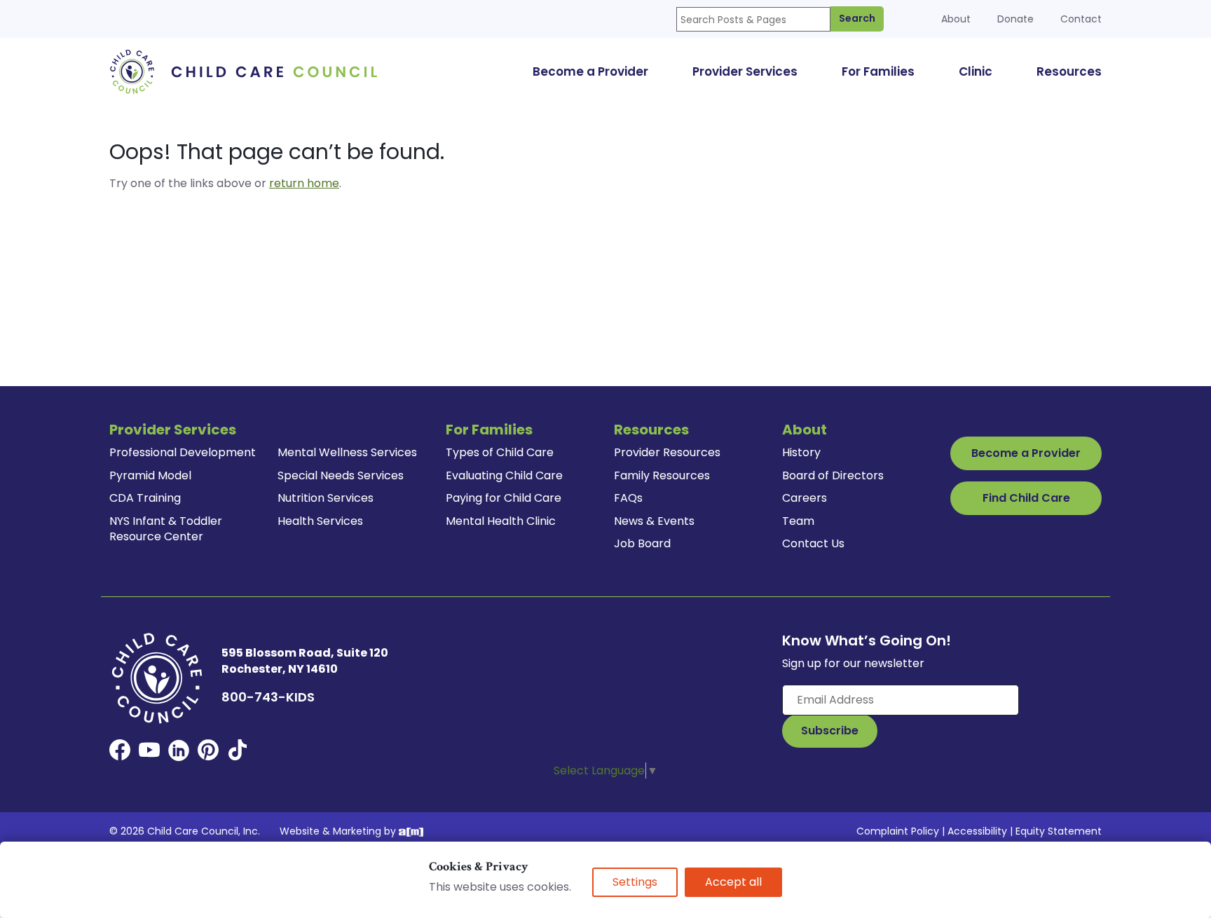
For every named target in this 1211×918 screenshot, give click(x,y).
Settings (635, 882)
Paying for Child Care (503, 498)
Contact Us (813, 543)
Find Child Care (1026, 498)
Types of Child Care (500, 452)
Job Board (642, 543)
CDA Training (145, 498)
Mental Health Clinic (501, 521)
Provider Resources (667, 452)
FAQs (628, 498)
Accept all (733, 882)
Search (857, 18)
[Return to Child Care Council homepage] (248, 71)
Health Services (320, 521)
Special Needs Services (341, 475)
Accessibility (977, 831)
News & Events (654, 521)
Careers (804, 498)
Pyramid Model (150, 475)
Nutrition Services (326, 498)
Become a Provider (1026, 453)
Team (798, 521)
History (801, 452)
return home (304, 183)
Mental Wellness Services (347, 452)
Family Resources (662, 475)
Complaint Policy (897, 831)
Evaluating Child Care (504, 475)
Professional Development (182, 452)
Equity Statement (1058, 831)
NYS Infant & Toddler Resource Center (165, 528)
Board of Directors (833, 475)
